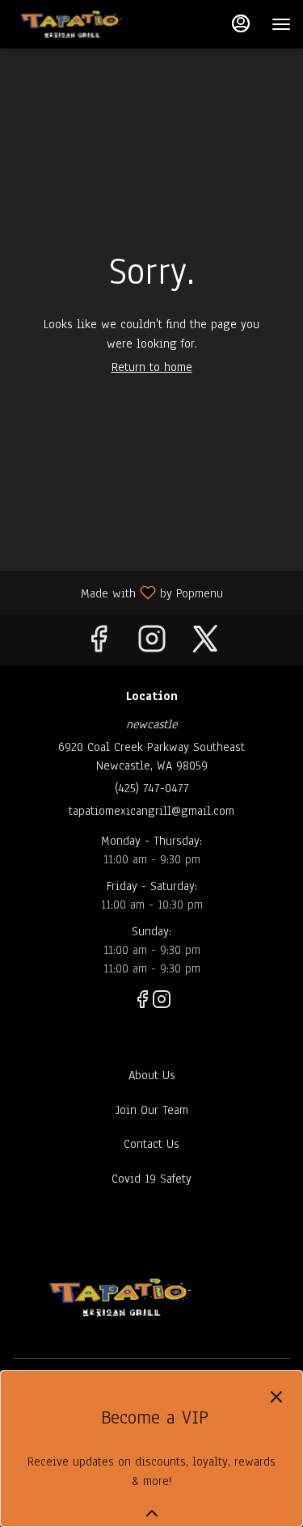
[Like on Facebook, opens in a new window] (98, 643)
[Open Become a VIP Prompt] (152, 1513)
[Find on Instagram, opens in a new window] (151, 643)
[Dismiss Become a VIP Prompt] (276, 1396)
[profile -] (240, 23)
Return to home (152, 367)
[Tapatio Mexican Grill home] (95, 24)
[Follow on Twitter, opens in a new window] (205, 643)
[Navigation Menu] (281, 24)
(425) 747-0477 (152, 788)
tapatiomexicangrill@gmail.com (151, 811)
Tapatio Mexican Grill (120, 1297)
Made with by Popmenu (117, 592)
